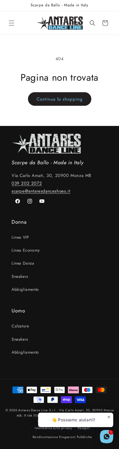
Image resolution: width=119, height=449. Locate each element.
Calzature (20, 326)
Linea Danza (23, 263)
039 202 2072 (27, 183)
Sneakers (20, 276)
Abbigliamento (25, 289)
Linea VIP (20, 237)
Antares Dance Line (33, 410)
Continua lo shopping (60, 99)
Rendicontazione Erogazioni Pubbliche (62, 437)
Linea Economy (26, 250)
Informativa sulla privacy (53, 428)
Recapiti (84, 428)
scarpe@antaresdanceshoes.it (41, 191)
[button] (11, 23)
